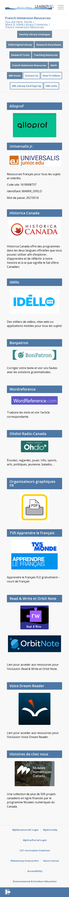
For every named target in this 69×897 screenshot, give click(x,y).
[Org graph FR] (34, 507)
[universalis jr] (34, 159)
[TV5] (34, 554)
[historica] (34, 229)
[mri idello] (34, 301)
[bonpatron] (34, 355)
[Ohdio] (34, 446)
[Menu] (59, 7)
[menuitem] (50, 7)
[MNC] (34, 773)
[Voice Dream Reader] (34, 709)
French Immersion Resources (28, 18)
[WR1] (34, 400)
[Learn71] (28, 7)
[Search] (50, 7)
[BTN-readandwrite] (34, 617)
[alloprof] (34, 125)
